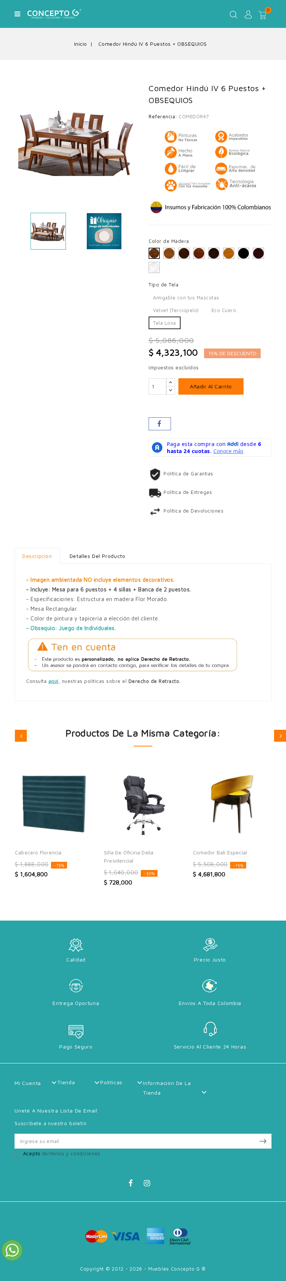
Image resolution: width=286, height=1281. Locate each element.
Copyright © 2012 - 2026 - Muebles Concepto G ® (143, 1269)
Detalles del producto (97, 556)
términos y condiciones (71, 1153)
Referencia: (163, 116)
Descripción (37, 556)
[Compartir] (160, 424)
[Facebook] (135, 1184)
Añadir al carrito (211, 386)
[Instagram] (151, 1184)
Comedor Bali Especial (220, 852)
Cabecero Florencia (38, 852)
